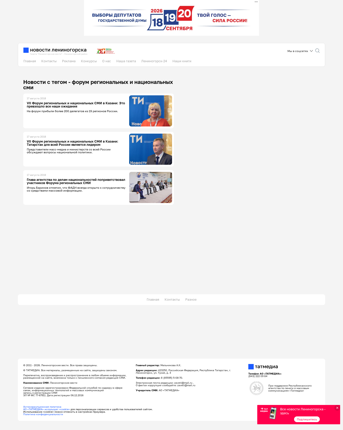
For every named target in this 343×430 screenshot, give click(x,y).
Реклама (69, 61)
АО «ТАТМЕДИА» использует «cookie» (46, 409)
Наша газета (126, 61)
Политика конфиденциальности (43, 414)
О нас (106, 61)
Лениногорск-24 (154, 61)
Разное (191, 299)
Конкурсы (89, 61)
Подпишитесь (307, 419)
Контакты (49, 61)
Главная (29, 61)
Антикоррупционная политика (42, 406)
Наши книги (181, 61)
